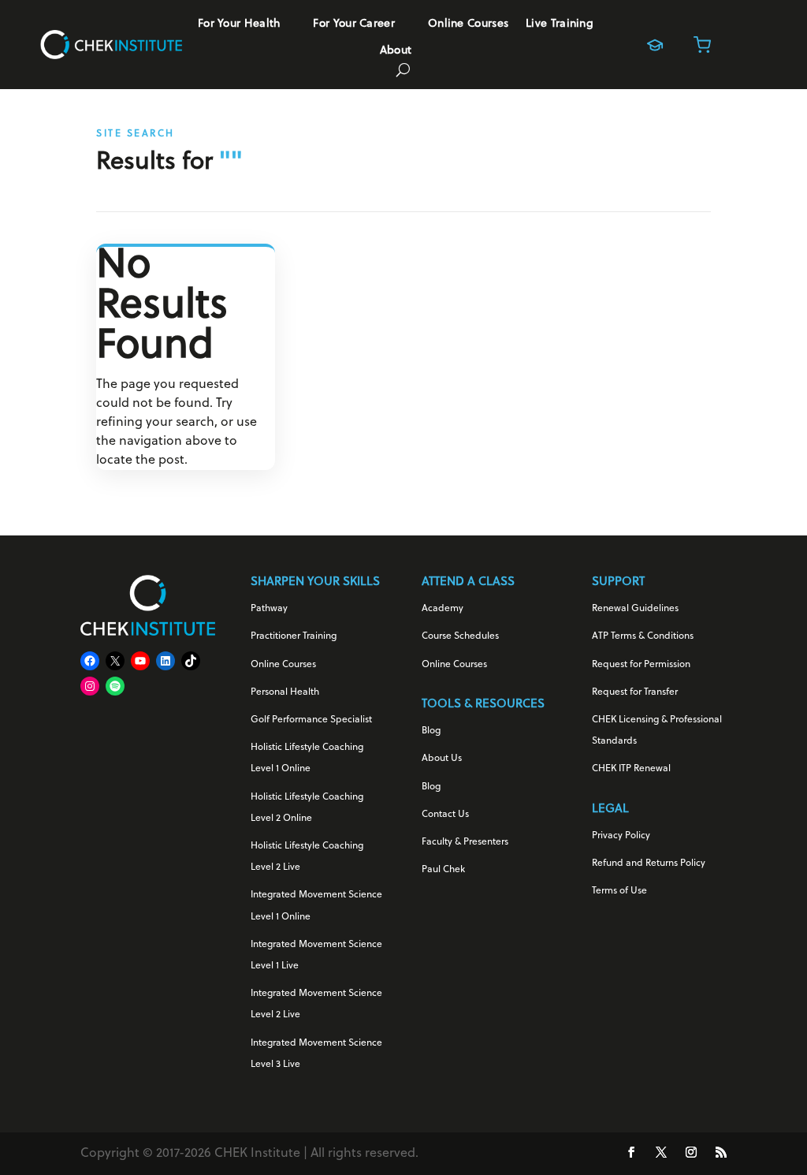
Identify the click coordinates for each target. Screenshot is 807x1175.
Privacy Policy (621, 835)
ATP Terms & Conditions (643, 636)
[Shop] (702, 45)
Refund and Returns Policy (648, 863)
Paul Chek (443, 869)
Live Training (559, 24)
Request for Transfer (635, 692)
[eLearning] (655, 45)
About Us (442, 758)
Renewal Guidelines (635, 608)
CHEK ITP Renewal (631, 768)
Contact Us (445, 814)
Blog (431, 731)
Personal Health (285, 692)
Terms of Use (619, 891)
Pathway (269, 608)
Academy (442, 608)
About (396, 51)
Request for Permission (641, 664)
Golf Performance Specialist (311, 720)
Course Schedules (460, 636)
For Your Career (354, 24)
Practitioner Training (294, 636)
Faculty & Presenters (465, 842)
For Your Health (239, 24)
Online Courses (468, 24)
